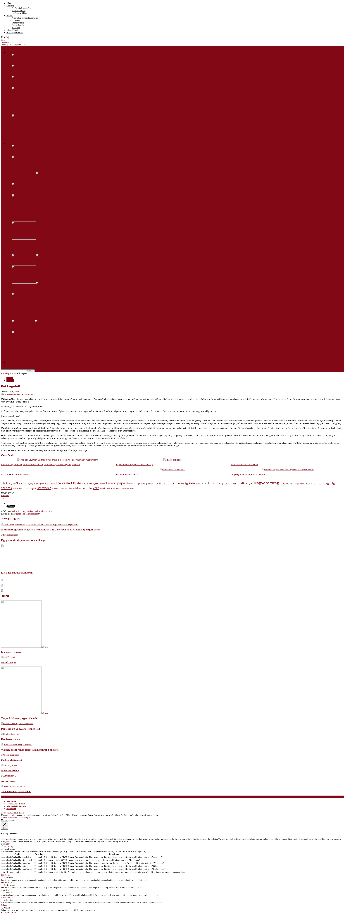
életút (132, 488)
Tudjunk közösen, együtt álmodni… (21, 718)
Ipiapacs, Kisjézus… (12, 652)
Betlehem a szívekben (24, 151)
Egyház (78, 483)
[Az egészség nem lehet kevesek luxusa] (24, 132)
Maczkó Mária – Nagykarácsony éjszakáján (35, 354)
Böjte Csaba (50, 484)
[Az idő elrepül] (8, 657)
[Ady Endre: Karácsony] (27, 321)
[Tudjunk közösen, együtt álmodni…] (24, 713)
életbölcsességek (122, 488)
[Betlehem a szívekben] (22, 146)
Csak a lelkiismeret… (12, 760)
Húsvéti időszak (18, 10)
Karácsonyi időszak (20, 13)
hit (172, 483)
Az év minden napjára (21, 8)
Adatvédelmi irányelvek (16, 806)
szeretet (64, 488)
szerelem (56, 488)
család (67, 483)
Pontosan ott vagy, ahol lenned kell (20, 728)
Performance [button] (6, 882)
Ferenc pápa (115, 483)
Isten (198, 484)
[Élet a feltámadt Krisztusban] (17, 567)
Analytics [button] (5, 890)
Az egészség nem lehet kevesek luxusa (34, 137)
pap (297, 483)
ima (192, 483)
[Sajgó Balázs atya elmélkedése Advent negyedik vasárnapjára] (40, 184)
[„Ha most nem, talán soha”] (13, 786)
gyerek (141, 483)
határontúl (166, 484)
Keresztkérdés (18, 25)
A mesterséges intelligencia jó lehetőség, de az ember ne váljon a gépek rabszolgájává (60, 217)
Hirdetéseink (17, 20)
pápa (314, 484)
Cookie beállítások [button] (9, 817)
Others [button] (4, 905)
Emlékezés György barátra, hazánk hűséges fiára (31, 511)
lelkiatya (246, 483)
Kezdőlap (5, 373)
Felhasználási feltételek (15, 804)
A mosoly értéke (10, 770)
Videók (9, 15)
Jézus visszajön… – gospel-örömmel (31, 315)
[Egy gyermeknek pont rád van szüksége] (20, 66)
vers (96, 488)
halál (158, 483)
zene (108, 488)
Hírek (8, 3)
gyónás (149, 483)
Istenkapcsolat (211, 483)
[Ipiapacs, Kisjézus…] (24, 647)
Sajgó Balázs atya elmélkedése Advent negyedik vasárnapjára (46, 190)
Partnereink (11, 809)
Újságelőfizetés (12, 30)
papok (302, 484)
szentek (6, 488)
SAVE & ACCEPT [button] (9, 912)
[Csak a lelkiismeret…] (10, 755)
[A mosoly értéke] (9, 765)
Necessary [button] (5, 844)
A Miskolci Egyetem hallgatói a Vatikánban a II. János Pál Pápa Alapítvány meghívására (60, 60)
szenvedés (44, 488)
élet (113, 488)
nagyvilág (287, 483)
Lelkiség (10, 6)
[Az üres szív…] (8, 776)
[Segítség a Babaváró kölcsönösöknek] (35, 77)
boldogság (39, 483)
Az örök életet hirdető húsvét (14, 474)
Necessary (8, 846)
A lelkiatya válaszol (14, 32)
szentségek (29, 488)
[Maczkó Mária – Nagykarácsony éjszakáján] (24, 348)
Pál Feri (309, 484)
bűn (58, 483)
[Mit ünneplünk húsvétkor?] (27, 255)
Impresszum (11, 801)
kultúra (233, 483)
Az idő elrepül (8, 662)
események (91, 483)
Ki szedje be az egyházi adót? (27, 514)
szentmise (17, 488)
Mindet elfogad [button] (24, 817)
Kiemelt (13, 373)
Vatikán (87, 488)
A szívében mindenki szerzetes (25, 18)
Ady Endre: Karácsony (24, 326)
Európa (102, 484)
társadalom (75, 488)
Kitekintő (16, 27)
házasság (181, 483)
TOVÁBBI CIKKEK (10, 519)
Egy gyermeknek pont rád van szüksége (34, 71)
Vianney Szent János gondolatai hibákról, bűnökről (29, 749)
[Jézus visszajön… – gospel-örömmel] (24, 310)
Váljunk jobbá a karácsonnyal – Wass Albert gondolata (42, 178)
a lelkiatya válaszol (12, 483)
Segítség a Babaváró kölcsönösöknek (32, 82)
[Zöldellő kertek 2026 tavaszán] (24, 104)
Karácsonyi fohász (22, 244)
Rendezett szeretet (10, 739)
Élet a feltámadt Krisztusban (244, 464)
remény (320, 484)
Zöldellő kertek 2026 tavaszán (29, 110)
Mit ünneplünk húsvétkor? (26, 261)
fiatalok (131, 483)
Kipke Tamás (7, 455)
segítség (330, 483)
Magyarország (266, 483)
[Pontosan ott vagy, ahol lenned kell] (17, 723)
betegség (29, 484)
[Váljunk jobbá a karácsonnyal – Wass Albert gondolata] (27, 173)
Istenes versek (18, 23)
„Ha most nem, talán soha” (16, 791)
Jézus (225, 483)
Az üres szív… (9, 781)
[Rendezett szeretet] (10, 734)
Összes (15, 250)
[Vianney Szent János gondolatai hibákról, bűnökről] (16, 744)
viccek (102, 488)
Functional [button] (5, 875)
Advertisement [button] (7, 897)
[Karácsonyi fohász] (24, 239)
